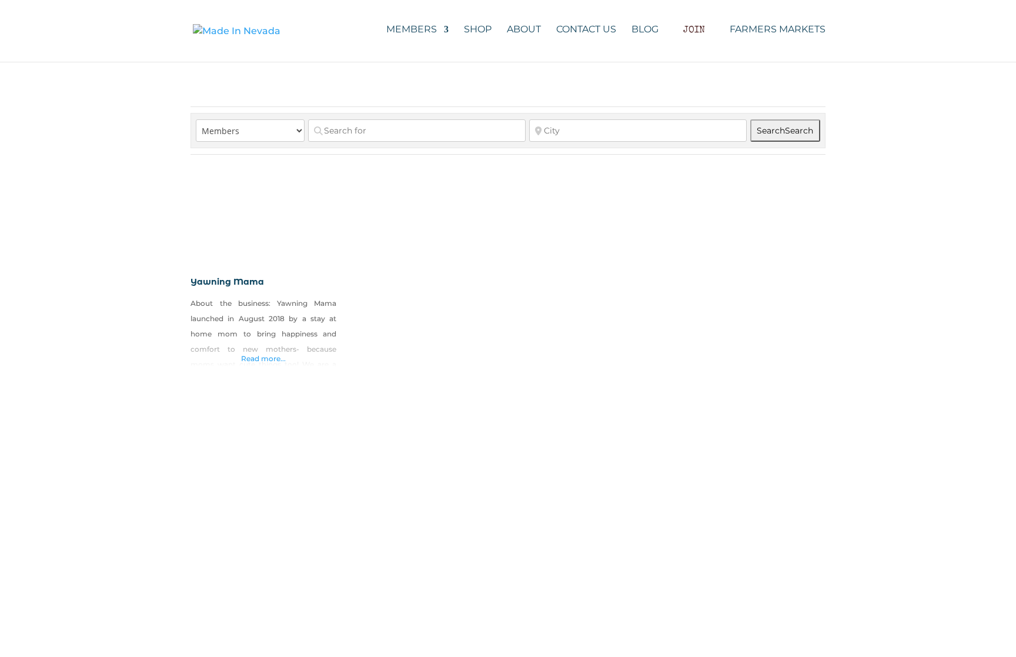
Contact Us (586, 30)
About (524, 30)
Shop (478, 30)
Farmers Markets (777, 30)
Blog (645, 30)
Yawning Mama (227, 281)
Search (785, 130)
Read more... (263, 358)
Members (411, 30)
